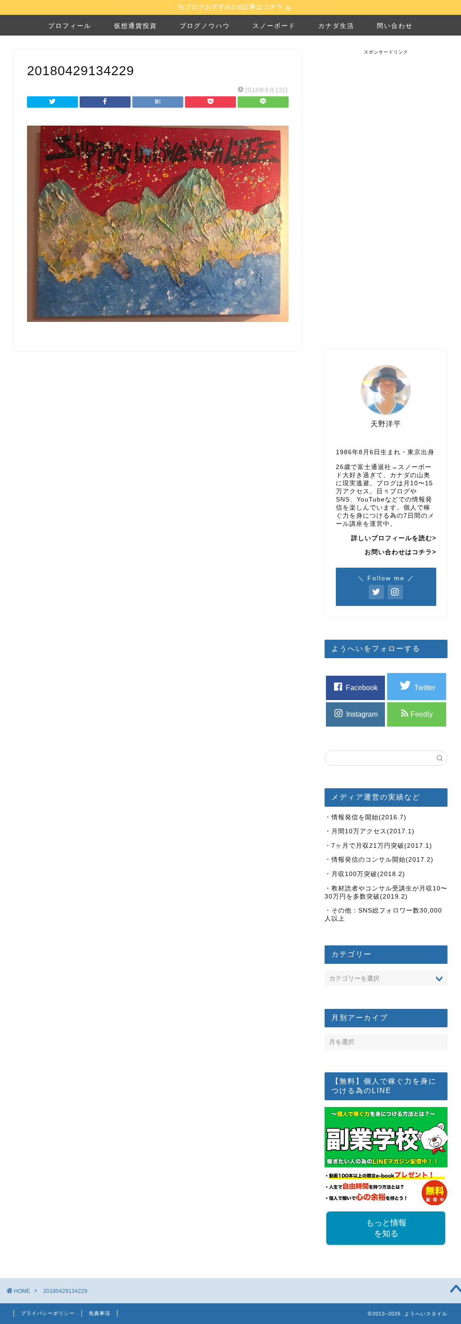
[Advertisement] (392, 190)
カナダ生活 (336, 25)
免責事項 (99, 1313)
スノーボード (274, 25)
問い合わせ (395, 25)
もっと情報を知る (386, 1228)
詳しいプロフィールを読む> (393, 538)
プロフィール (69, 25)
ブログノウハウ (205, 25)
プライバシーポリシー (48, 1313)
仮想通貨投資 (135, 25)
